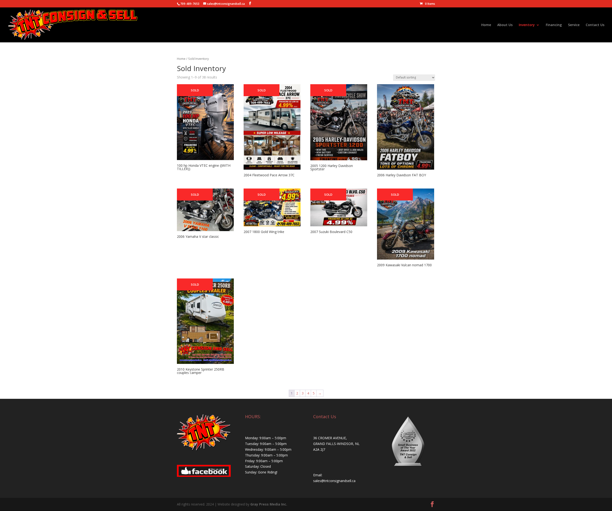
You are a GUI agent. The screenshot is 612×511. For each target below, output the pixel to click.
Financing (554, 25)
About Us (505, 25)
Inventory (527, 25)
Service (573, 25)
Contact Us (595, 25)
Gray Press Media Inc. (268, 504)
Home (486, 25)
